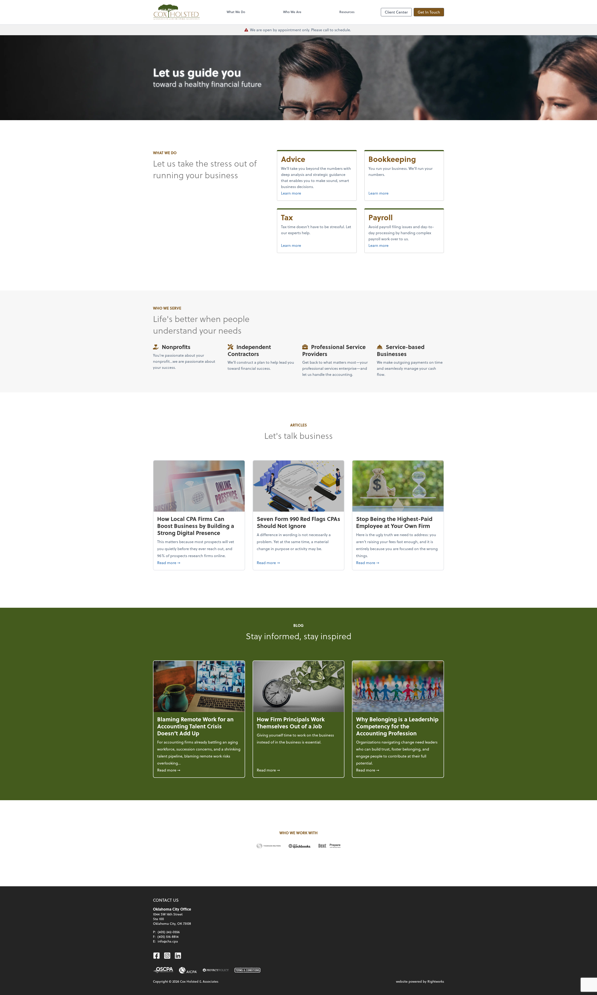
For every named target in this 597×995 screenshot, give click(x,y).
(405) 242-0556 (169, 931)
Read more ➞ (199, 562)
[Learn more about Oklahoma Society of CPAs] (163, 970)
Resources (346, 11)
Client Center (396, 12)
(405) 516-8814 (168, 936)
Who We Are (292, 11)
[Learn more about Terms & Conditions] (247, 970)
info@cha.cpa (168, 941)
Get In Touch (429, 12)
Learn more (302, 193)
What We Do (236, 11)
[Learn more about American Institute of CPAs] (188, 970)
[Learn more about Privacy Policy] (216, 970)
